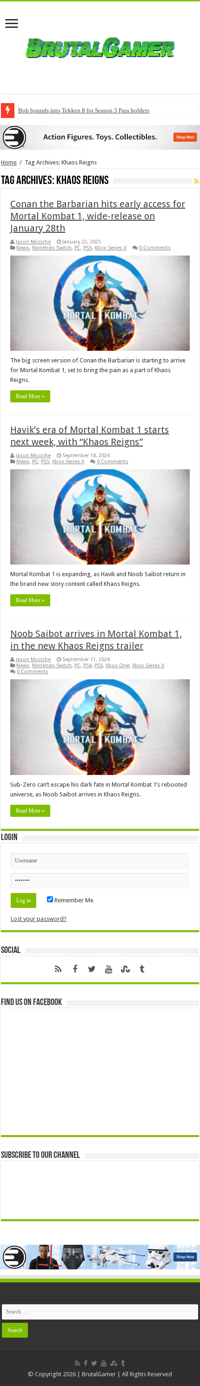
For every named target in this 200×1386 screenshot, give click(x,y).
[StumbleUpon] (125, 969)
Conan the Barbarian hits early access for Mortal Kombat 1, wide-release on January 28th (97, 216)
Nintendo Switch (52, 248)
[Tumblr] (141, 969)
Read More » (30, 396)
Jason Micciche (33, 242)
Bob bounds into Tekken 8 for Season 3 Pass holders (83, 110)
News (22, 248)
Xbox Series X (110, 248)
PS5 (87, 248)
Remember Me (73, 900)
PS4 (87, 666)
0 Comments (155, 248)
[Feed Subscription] (196, 181)
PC (77, 248)
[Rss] (58, 969)
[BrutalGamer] (100, 46)
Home (9, 162)
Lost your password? (39, 918)
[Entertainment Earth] (100, 136)
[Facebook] (74, 969)
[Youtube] (108, 969)
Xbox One (117, 666)
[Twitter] (91, 969)
